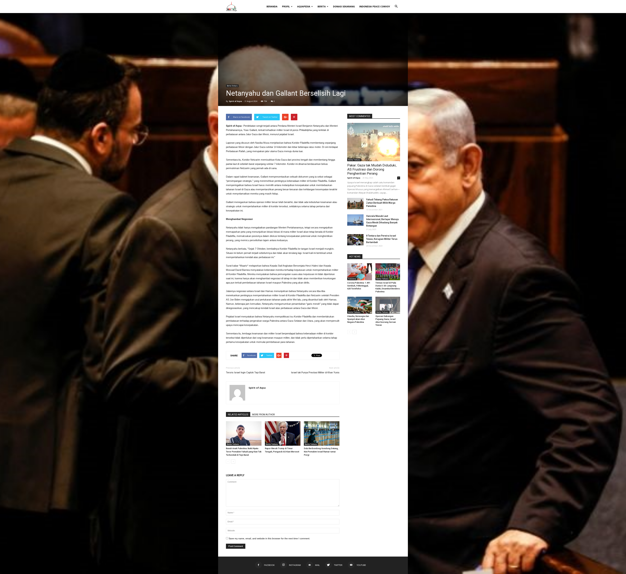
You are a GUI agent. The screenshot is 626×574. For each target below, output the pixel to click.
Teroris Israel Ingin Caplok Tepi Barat (245, 372)
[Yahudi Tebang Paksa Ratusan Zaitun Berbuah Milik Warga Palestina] (355, 203)
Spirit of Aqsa (235, 101)
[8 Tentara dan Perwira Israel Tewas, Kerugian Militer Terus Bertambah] (355, 239)
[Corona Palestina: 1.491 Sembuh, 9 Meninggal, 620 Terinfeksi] (359, 271)
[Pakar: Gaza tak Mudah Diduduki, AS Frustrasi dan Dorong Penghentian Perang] (373, 142)
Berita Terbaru (232, 86)
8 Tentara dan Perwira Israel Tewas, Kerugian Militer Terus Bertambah (381, 239)
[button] (396, 4)
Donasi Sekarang (344, 6)
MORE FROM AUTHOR (263, 414)
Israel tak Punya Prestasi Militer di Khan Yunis (315, 372)
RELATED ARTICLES (238, 414)
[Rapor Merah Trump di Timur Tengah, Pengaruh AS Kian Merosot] (282, 433)
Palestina (352, 279)
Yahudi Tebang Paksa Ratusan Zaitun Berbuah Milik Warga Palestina (382, 202)
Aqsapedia (303, 6)
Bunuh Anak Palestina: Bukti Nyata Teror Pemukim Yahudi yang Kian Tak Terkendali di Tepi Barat (243, 451)
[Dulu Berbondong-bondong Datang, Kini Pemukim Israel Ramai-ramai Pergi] (321, 433)
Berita (322, 6)
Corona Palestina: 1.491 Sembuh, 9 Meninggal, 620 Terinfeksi (358, 286)
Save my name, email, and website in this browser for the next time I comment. (269, 538)
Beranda (272, 6)
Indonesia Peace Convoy (374, 6)
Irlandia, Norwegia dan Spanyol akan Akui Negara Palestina (358, 319)
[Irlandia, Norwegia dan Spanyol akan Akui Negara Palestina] (359, 305)
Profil (286, 6)
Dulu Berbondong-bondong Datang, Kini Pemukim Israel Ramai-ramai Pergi (321, 451)
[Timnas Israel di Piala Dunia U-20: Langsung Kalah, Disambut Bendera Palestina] (387, 271)
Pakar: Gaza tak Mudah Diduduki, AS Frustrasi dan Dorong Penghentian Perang (371, 169)
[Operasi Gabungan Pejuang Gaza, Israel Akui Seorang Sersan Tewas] (387, 305)
